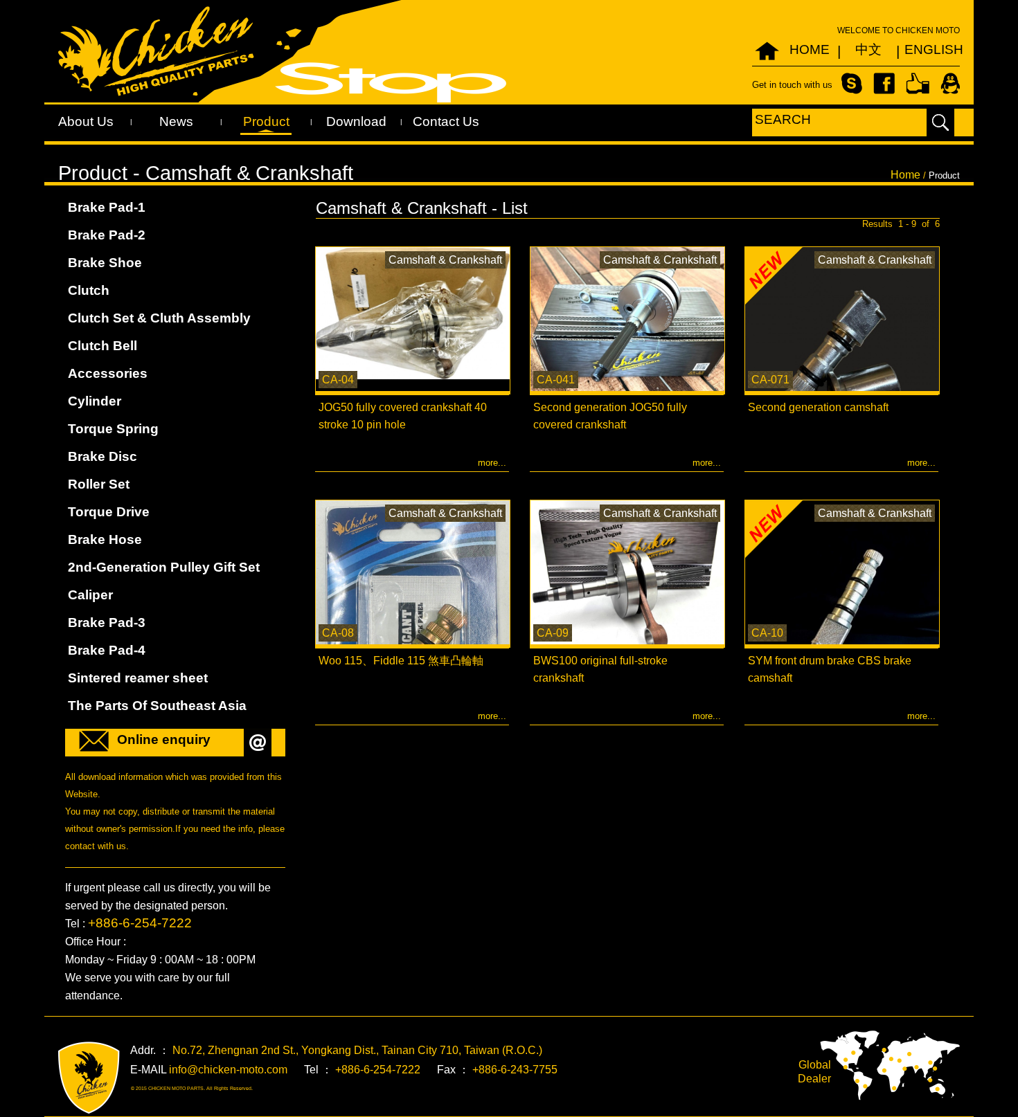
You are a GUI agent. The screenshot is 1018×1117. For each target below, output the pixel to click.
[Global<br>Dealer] (890, 1065)
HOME (809, 49)
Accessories (108, 373)
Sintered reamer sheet (138, 678)
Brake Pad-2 (106, 235)
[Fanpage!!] (917, 83)
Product (266, 121)
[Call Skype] (851, 83)
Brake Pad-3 (106, 622)
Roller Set (99, 484)
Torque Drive (109, 512)
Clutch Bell (102, 345)
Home (905, 175)
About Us (86, 121)
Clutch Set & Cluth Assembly (159, 318)
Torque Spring (113, 428)
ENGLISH (926, 49)
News (176, 121)
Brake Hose (105, 539)
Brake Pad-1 (106, 207)
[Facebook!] (884, 83)
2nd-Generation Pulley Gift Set (164, 567)
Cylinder (94, 401)
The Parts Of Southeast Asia (157, 705)
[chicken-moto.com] (89, 1078)
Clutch (88, 290)
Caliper (90, 595)
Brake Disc (102, 456)
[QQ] (950, 83)
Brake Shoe (105, 262)
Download (356, 121)
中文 (868, 49)
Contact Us (446, 121)
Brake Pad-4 (106, 650)
